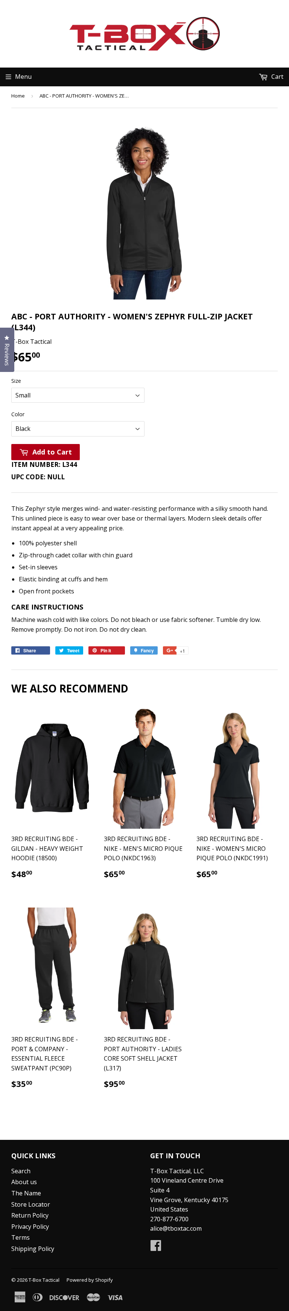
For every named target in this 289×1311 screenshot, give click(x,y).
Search (20, 1171)
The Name (26, 1193)
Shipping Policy (32, 1249)
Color (17, 414)
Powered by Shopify (90, 1279)
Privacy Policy (30, 1226)
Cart (276, 76)
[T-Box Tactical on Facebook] (155, 1247)
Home (18, 95)
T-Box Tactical (44, 1279)
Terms (20, 1237)
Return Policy (30, 1215)
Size (16, 380)
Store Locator (30, 1204)
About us (24, 1182)
